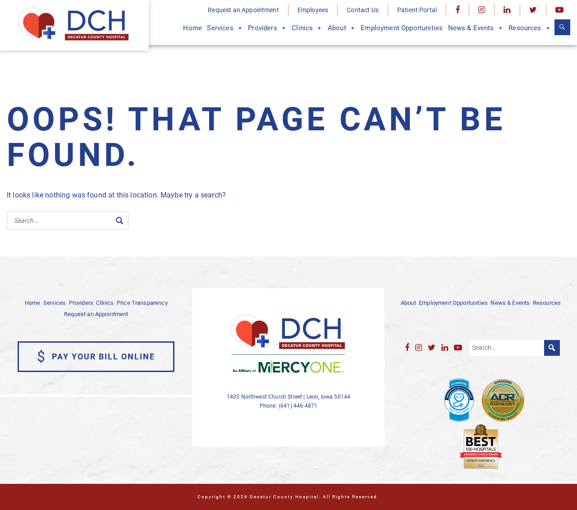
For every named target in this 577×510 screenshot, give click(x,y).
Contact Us (363, 10)
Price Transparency (142, 302)
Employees (313, 10)
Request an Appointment (243, 10)
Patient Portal (417, 10)
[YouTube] (559, 10)
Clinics (302, 28)
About (337, 28)
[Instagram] (481, 10)
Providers (262, 28)
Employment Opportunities (402, 28)
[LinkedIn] (507, 10)
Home (192, 28)
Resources (524, 28)
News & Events (471, 28)
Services (220, 28)
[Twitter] (533, 10)
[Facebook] (457, 10)
